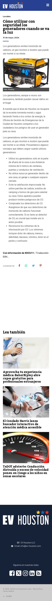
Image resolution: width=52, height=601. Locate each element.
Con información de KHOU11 (18, 253)
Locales (7, 16)
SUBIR (9, 596)
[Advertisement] (26, 301)
